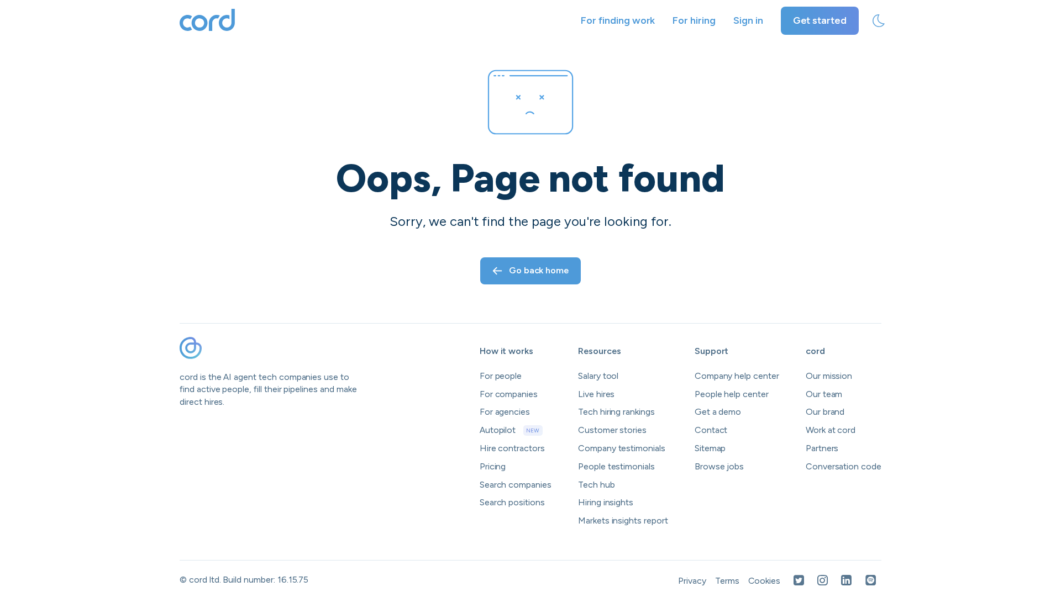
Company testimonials (621, 448)
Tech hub (596, 484)
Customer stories (612, 430)
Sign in (748, 20)
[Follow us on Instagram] (822, 581)
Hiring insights (605, 502)
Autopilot (510, 430)
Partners (822, 448)
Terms (727, 580)
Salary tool (598, 376)
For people (501, 376)
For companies (509, 394)
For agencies (505, 411)
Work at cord (830, 430)
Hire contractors (512, 448)
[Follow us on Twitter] (798, 581)
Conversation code (843, 466)
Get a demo (718, 411)
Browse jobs (719, 466)
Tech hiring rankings (616, 411)
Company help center (737, 376)
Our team (824, 394)
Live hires (596, 394)
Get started (820, 20)
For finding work (618, 20)
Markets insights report (623, 520)
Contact (711, 430)
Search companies (515, 484)
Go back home (539, 270)
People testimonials (616, 466)
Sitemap (710, 448)
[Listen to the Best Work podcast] (870, 581)
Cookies (764, 580)
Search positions (512, 502)
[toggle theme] (879, 21)
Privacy (692, 580)
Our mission (829, 376)
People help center (732, 394)
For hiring (694, 20)
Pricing (493, 466)
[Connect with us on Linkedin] (846, 581)
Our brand (825, 411)
